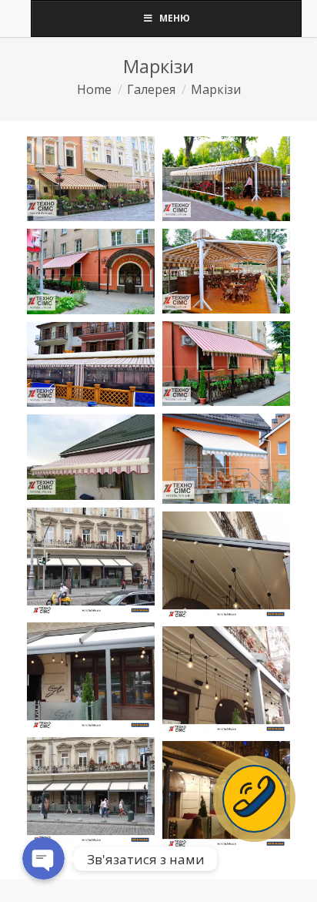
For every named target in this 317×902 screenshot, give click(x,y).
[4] (226, 679)
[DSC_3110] (226, 459)
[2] (226, 565)
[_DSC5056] (226, 271)
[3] (91, 675)
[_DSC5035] (226, 178)
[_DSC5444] (91, 271)
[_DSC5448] (226, 363)
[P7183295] (91, 179)
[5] (91, 790)
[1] (91, 561)
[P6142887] (91, 457)
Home (94, 89)
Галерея (151, 89)
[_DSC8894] (91, 364)
